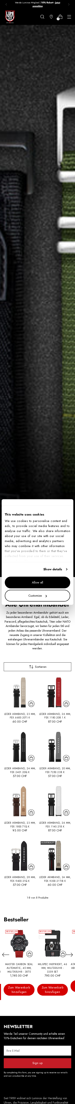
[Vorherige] (6, 4)
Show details (52, 569)
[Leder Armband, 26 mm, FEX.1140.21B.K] (55, 801)
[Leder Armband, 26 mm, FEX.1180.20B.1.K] (55, 692)
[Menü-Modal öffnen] (69, 17)
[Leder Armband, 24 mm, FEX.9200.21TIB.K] (55, 856)
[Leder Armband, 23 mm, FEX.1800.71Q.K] (20, 801)
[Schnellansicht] (31, 704)
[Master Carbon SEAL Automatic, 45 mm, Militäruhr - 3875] (19, 943)
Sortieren (40, 667)
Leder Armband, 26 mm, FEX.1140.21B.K (55, 824)
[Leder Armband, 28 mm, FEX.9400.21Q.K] (20, 856)
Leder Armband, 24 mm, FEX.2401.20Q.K (20, 770)
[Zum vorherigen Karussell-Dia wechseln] (5, 954)
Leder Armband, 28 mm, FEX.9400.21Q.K (20, 879)
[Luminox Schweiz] (10, 17)
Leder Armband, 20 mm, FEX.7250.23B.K (55, 770)
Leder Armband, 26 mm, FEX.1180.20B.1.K (55, 715)
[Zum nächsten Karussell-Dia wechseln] (69, 954)
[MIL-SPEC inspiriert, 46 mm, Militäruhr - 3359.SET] (52, 943)
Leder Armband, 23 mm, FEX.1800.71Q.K (20, 824)
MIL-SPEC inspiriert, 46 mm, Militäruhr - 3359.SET (52, 967)
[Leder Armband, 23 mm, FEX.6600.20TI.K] (20, 692)
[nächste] (68, 4)
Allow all (37, 582)
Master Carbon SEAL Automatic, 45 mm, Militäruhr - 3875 (19, 967)
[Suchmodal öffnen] (42, 17)
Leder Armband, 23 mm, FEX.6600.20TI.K (20, 715)
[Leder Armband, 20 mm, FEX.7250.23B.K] (55, 747)
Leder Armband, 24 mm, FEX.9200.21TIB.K (55, 879)
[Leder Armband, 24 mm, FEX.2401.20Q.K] (20, 747)
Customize (35, 595)
